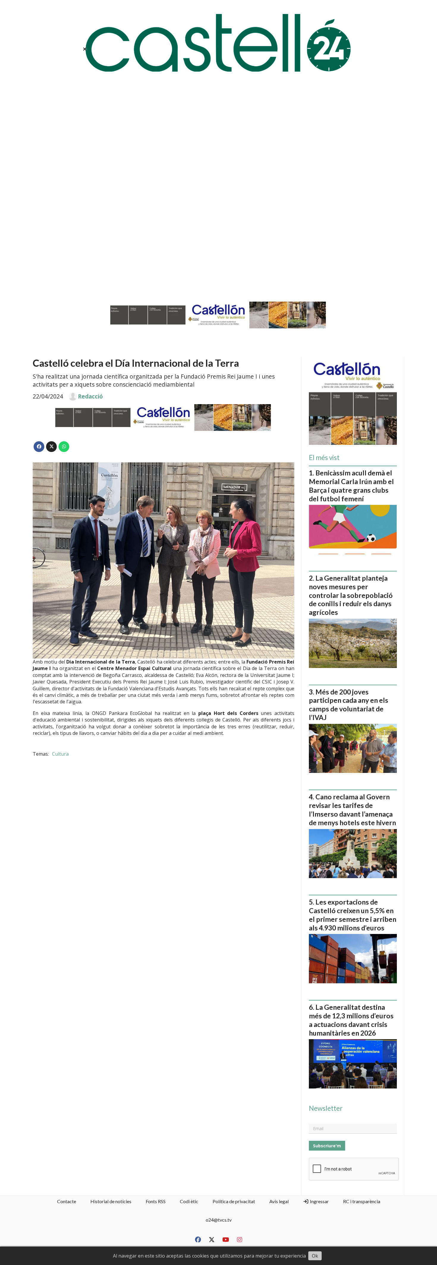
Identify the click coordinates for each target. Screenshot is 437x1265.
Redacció (90, 396)
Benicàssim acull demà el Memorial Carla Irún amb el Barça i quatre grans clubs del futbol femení (351, 485)
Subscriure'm (327, 1146)
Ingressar (319, 1201)
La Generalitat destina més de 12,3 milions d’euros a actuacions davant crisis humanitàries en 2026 (351, 1020)
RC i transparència (361, 1201)
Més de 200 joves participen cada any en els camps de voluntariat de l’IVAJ (348, 704)
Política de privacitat (234, 1201)
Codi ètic (189, 1201)
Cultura (60, 754)
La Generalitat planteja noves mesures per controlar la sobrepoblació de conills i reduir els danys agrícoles (351, 595)
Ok (315, 1256)
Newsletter (325, 1108)
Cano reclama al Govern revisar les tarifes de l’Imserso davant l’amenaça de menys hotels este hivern (352, 809)
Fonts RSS (156, 1201)
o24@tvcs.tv (219, 1220)
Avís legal (279, 1201)
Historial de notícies (110, 1201)
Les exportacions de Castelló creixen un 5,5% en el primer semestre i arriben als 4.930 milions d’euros (352, 915)
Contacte (66, 1201)
